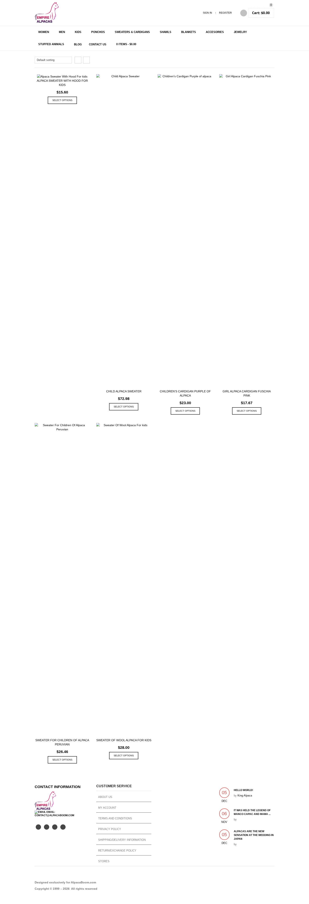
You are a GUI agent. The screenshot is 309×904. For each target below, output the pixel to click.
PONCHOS (98, 32)
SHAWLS (165, 32)
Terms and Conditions (115, 818)
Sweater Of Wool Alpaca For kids (123, 740)
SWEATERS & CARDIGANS (132, 32)
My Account (107, 807)
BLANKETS (188, 32)
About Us (105, 797)
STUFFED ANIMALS (51, 44)
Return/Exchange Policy (117, 850)
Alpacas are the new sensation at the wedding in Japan (254, 835)
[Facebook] (46, 827)
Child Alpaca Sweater (123, 391)
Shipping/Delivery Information (122, 839)
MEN (62, 32)
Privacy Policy (109, 829)
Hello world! (243, 790)
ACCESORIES (215, 32)
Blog (78, 44)
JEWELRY (240, 32)
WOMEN (43, 32)
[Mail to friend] (63, 827)
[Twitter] (38, 827)
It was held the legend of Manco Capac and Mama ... (252, 812)
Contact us (97, 44)
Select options (62, 100)
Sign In (207, 12)
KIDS (78, 32)
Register (225, 12)
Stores (104, 861)
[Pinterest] (54, 827)
